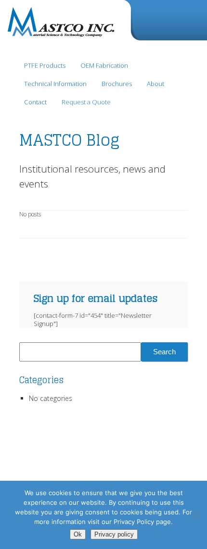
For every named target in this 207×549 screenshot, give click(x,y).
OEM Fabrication (104, 65)
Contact (35, 102)
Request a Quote (86, 102)
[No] (195, 515)
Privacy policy (114, 534)
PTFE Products (44, 65)
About (155, 83)
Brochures (117, 83)
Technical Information (55, 83)
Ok (78, 534)
